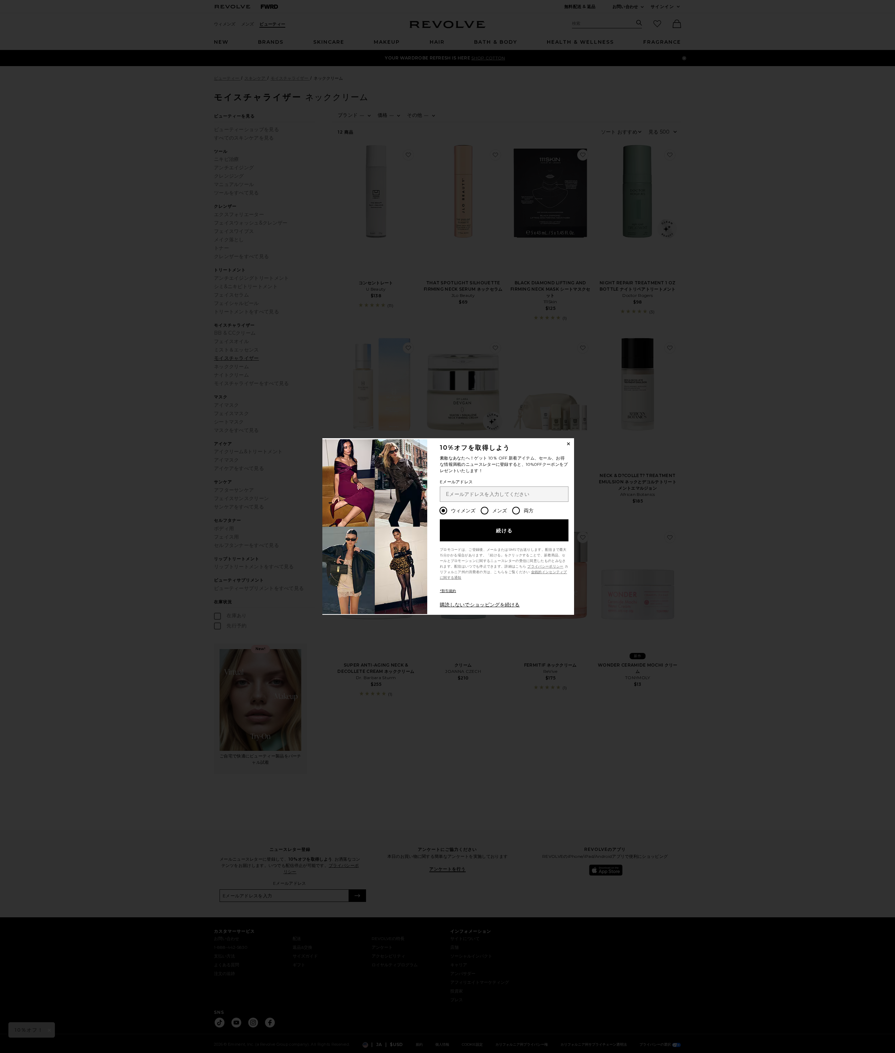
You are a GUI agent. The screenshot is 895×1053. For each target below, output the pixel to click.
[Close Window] (568, 443)
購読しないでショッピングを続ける (480, 605)
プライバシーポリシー (545, 566)
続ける (504, 530)
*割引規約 (448, 591)
